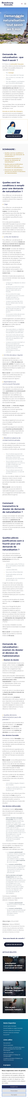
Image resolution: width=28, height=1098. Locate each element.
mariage (11, 72)
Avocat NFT (6, 1034)
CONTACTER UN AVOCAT (14, 136)
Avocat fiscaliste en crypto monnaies (13, 1028)
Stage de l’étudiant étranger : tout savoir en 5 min (14, 990)
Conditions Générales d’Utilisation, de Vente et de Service (12, 1059)
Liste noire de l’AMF (8, 1052)
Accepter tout (14, 1086)
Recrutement (7, 1043)
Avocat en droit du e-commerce (11, 1030)
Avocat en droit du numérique (11, 1032)
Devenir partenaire (8, 1045)
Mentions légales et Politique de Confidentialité (11, 1055)
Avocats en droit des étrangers (12, 111)
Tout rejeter (14, 1094)
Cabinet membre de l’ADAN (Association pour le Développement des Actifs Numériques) (14, 1049)
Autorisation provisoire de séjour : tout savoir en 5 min (14, 965)
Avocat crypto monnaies (9, 1026)
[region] (14, 1083)
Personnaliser (14, 1090)
